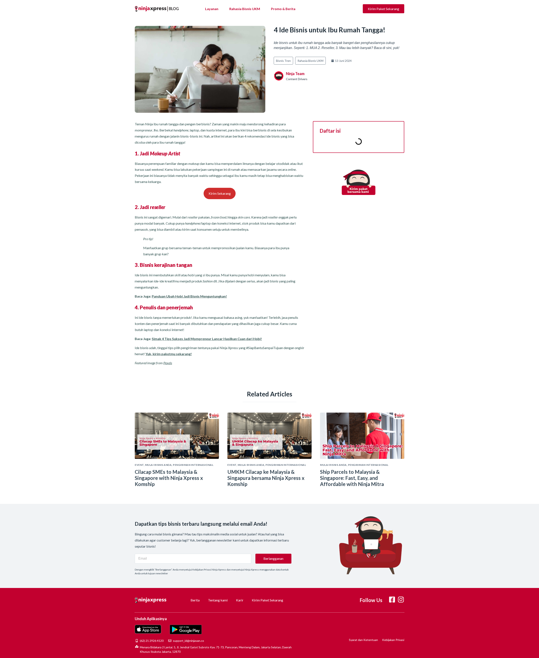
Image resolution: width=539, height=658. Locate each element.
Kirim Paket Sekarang (267, 600)
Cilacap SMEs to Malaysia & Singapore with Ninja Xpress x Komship (169, 478)
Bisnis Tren (283, 60)
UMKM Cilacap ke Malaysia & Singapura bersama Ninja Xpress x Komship (265, 478)
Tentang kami (218, 600)
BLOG (174, 8)
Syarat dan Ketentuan (363, 640)
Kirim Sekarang (220, 193)
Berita (195, 600)
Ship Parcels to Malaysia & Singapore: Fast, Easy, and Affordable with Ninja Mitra (352, 478)
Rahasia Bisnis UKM (244, 9)
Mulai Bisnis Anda (158, 464)
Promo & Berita (283, 9)
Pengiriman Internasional (193, 464)
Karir (239, 600)
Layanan (211, 9)
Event (139, 464)
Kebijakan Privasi (393, 640)
